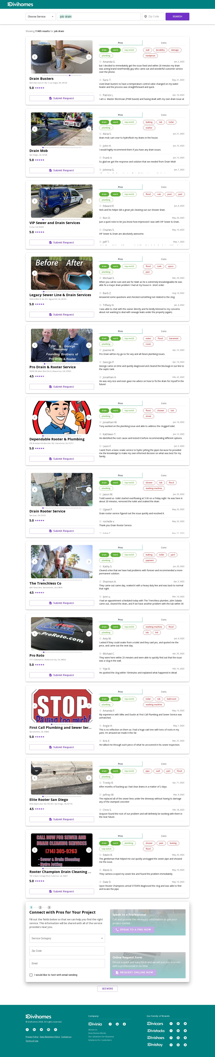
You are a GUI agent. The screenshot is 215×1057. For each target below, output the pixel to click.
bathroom (171, 699)
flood (148, 194)
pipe (148, 771)
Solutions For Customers (100, 1040)
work (115, 50)
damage (175, 50)
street (148, 416)
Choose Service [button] (36, 16)
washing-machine (154, 488)
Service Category (41, 938)
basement (173, 338)
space (170, 266)
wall (148, 50)
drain (104, 50)
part (168, 771)
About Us (92, 1029)
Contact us (66, 1036)
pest (180, 194)
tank (159, 266)
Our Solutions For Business (101, 1036)
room (148, 344)
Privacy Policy (32, 1036)
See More (107, 988)
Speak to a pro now (135, 930)
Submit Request (63, 98)
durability (160, 50)
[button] (67, 938)
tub (160, 122)
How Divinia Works (97, 1033)
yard (173, 554)
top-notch (129, 50)
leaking (149, 122)
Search (177, 16)
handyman (150, 55)
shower (160, 410)
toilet (171, 122)
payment (150, 560)
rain (159, 194)
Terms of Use (32, 1041)
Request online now (136, 972)
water (148, 338)
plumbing (106, 55)
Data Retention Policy (50, 1036)
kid (156, 632)
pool (169, 194)
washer (149, 127)
